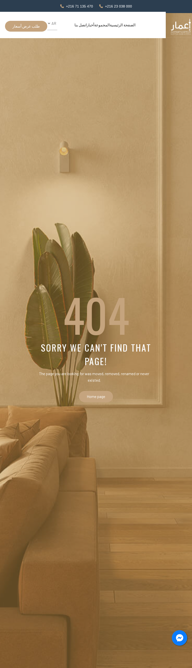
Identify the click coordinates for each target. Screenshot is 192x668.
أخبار (90, 25)
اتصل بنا (80, 25)
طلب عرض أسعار (26, 26)
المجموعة (102, 25)
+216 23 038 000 (118, 6)
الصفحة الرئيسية (123, 25)
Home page (96, 396)
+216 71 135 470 (79, 6)
